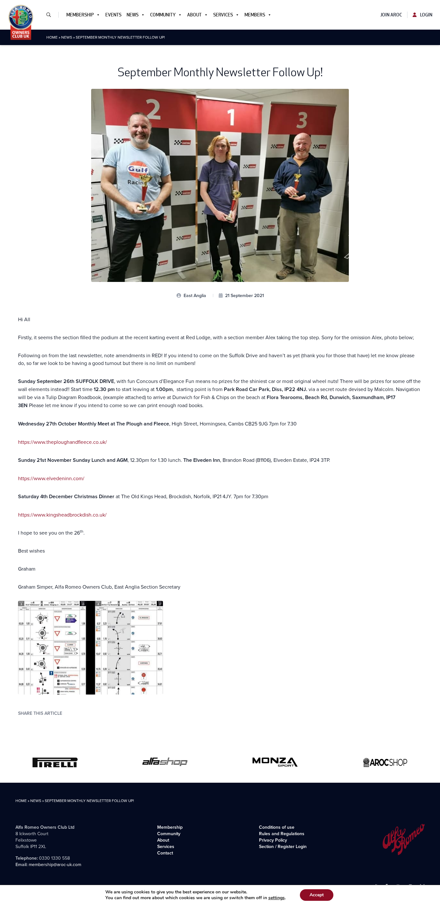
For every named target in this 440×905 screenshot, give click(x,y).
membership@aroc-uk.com (55, 864)
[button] (51, 15)
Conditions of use (276, 827)
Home (52, 37)
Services (223, 15)
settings (276, 898)
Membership (80, 15)
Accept (317, 895)
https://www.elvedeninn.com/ (51, 478)
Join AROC (391, 15)
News (133, 15)
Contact (165, 853)
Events (113, 15)
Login (425, 15)
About (194, 15)
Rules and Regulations (281, 833)
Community (163, 15)
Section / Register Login (283, 846)
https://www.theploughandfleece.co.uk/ (62, 441)
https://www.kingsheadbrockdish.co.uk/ (62, 514)
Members (254, 15)
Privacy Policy (273, 840)
